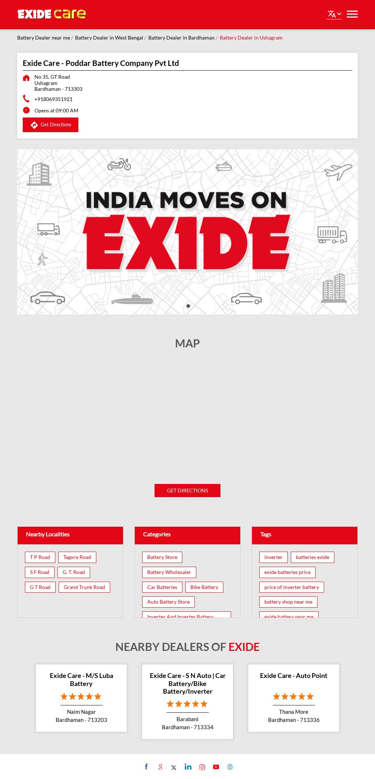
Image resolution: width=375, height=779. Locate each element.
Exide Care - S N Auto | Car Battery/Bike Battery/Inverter (188, 683)
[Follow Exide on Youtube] (215, 766)
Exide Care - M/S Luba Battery (81, 679)
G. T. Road (74, 572)
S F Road (39, 572)
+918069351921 (53, 99)
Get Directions (187, 490)
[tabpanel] (187, 231)
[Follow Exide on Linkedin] (187, 766)
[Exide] (52, 14)
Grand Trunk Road (84, 587)
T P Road (40, 557)
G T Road (40, 587)
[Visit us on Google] (159, 766)
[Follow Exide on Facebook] (145, 766)
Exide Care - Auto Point (293, 675)
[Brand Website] (229, 766)
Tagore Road (77, 557)
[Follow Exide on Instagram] (201, 766)
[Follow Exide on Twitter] (173, 766)
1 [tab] (187, 305)
